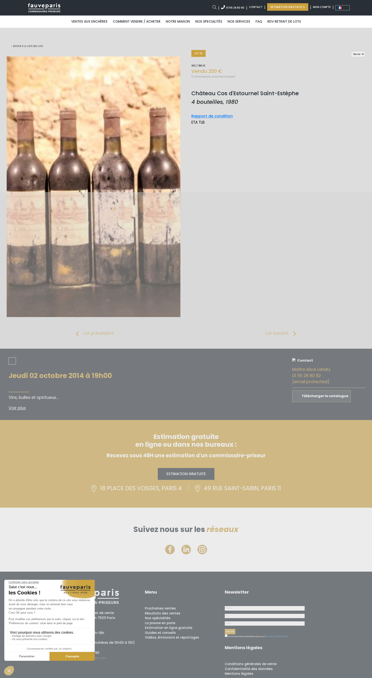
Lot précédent (98, 333)
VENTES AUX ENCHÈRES (89, 21)
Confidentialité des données (249, 669)
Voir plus (17, 408)
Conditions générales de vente (251, 664)
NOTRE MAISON (178, 21)
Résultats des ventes (162, 613)
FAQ (259, 21)
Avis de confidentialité (277, 636)
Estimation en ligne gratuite (168, 627)
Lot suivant (277, 333)
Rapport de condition (212, 116)
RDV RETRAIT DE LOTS (284, 21)
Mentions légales (239, 673)
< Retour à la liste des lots (27, 46)
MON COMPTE (322, 7)
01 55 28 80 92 (306, 376)
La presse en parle (160, 623)
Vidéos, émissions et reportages (172, 637)
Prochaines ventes (160, 608)
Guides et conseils (160, 632)
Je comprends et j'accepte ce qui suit (246, 636)
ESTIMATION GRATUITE (287, 7)
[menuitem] (342, 7)
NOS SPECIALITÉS (208, 21)
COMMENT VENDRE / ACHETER (136, 21)
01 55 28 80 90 (235, 7)
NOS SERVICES (239, 21)
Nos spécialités (157, 618)
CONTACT (255, 7)
